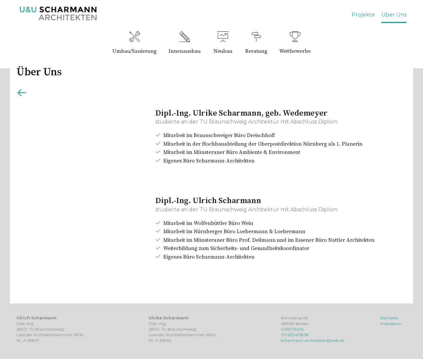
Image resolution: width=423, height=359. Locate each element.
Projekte (363, 15)
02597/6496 (292, 329)
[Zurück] (22, 94)
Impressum (391, 323)
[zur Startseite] (58, 19)
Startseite (389, 317)
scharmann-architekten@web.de (312, 340)
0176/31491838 (295, 334)
